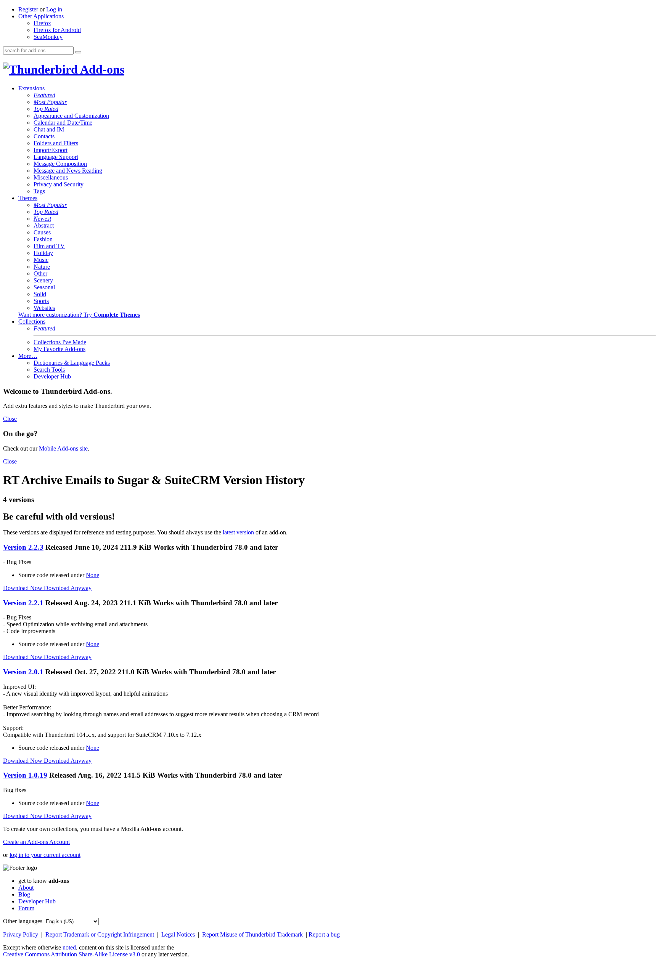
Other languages (22, 921)
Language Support (56, 157)
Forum (26, 908)
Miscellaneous (51, 177)
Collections (31, 321)
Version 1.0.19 (25, 775)
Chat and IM (49, 129)
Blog (24, 894)
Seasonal (44, 287)
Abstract (44, 225)
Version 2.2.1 (23, 603)
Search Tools (49, 369)
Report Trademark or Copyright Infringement (100, 934)
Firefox (42, 23)
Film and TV (49, 246)
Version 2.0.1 (23, 672)
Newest (42, 218)
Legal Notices (178, 934)
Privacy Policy (21, 934)
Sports (41, 301)
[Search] (78, 52)
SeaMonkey (48, 37)
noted (69, 947)
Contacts (44, 136)
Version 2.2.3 (23, 547)
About (26, 887)
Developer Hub (52, 376)
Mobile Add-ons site (63, 448)
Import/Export (51, 150)
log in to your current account (45, 855)
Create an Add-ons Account (36, 842)
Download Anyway (68, 588)
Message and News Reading (68, 170)
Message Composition (60, 163)
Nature (42, 266)
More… (27, 356)
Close (10, 418)
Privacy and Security (59, 184)
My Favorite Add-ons (59, 349)
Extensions (31, 88)
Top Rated (46, 109)
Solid (40, 294)
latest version (238, 532)
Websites (44, 308)
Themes (27, 198)
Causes (42, 232)
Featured (44, 95)
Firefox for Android (57, 30)
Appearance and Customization (71, 115)
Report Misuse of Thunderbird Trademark (253, 934)
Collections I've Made (60, 342)
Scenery (43, 280)
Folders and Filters (56, 143)
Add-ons (101, 69)
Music (41, 260)
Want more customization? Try (79, 314)
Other (40, 273)
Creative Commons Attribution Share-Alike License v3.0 (72, 954)
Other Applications (41, 16)
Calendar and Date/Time (63, 122)
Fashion (43, 239)
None (92, 575)
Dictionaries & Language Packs (72, 362)
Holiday (43, 253)
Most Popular (50, 102)
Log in (54, 9)
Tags (39, 191)
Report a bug (324, 934)
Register (28, 9)
